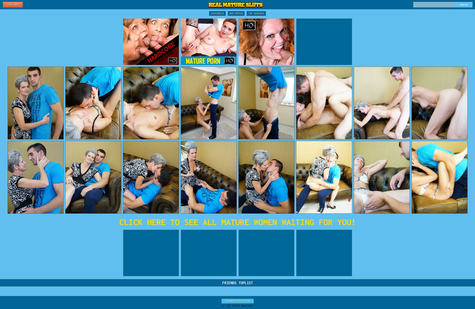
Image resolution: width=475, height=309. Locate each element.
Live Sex (13, 4)
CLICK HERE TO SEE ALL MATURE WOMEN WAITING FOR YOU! (237, 222)
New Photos (236, 13)
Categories (217, 13)
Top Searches (256, 13)
